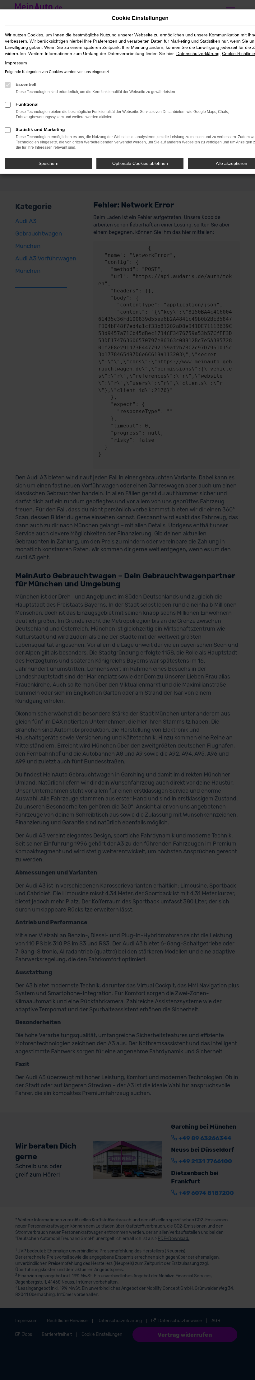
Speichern (48, 163)
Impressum (16, 62)
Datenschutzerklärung (198, 53)
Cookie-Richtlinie (238, 53)
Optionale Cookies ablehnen (140, 163)
